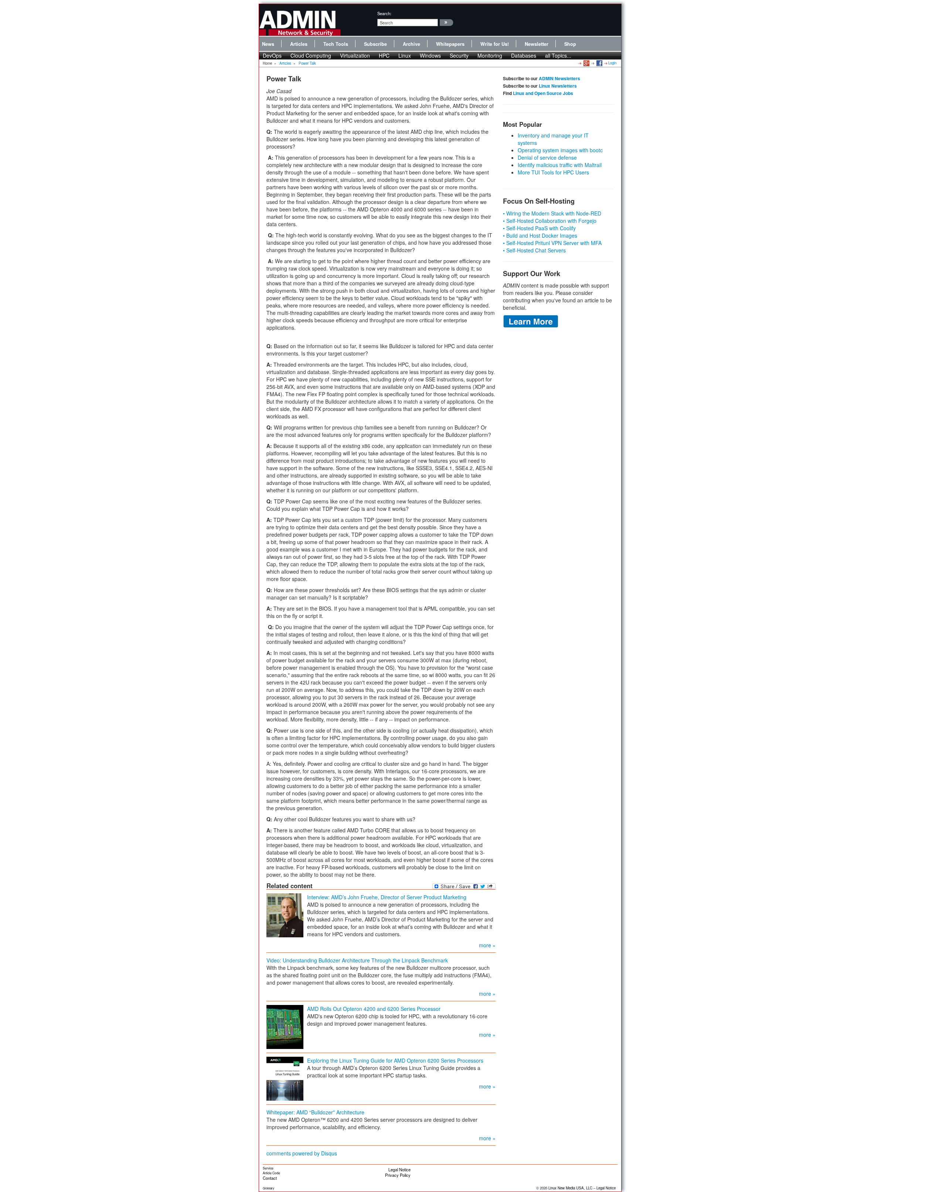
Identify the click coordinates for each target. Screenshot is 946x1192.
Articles (298, 44)
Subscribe (375, 44)
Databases (523, 55)
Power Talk (307, 63)
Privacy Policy (398, 1175)
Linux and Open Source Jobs (543, 93)
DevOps (272, 55)
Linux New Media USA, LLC (570, 1188)
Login (612, 62)
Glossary (268, 1188)
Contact (270, 1178)
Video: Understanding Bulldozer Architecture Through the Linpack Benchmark (357, 960)
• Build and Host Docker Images (540, 235)
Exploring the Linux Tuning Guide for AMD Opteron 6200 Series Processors (395, 1060)
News (268, 44)
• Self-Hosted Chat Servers (534, 250)
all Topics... (558, 55)
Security (459, 55)
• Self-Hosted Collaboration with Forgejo (549, 220)
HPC (384, 55)
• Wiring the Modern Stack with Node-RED (552, 213)
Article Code (271, 1173)
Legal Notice (399, 1169)
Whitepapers (450, 44)
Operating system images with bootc (560, 150)
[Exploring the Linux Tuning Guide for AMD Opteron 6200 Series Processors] (284, 1077)
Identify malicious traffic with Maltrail (560, 165)
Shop (570, 44)
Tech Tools (335, 44)
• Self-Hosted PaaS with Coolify (539, 228)
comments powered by (301, 1153)
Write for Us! (494, 44)
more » (487, 945)
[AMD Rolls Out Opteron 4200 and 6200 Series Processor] (284, 1026)
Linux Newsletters (558, 85)
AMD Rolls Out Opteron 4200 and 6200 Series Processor (373, 1008)
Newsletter (536, 44)
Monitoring (489, 55)
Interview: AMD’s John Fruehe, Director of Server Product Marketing (386, 897)
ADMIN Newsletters (559, 78)
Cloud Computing (310, 55)
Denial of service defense (547, 157)
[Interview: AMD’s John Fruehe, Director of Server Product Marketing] (284, 914)
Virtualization (355, 55)
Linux (404, 55)
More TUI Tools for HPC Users (553, 172)
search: (384, 13)
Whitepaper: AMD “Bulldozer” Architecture (315, 1112)
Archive (411, 44)
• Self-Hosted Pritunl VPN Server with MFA (552, 243)
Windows (430, 55)
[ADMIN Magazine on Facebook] (598, 62)
